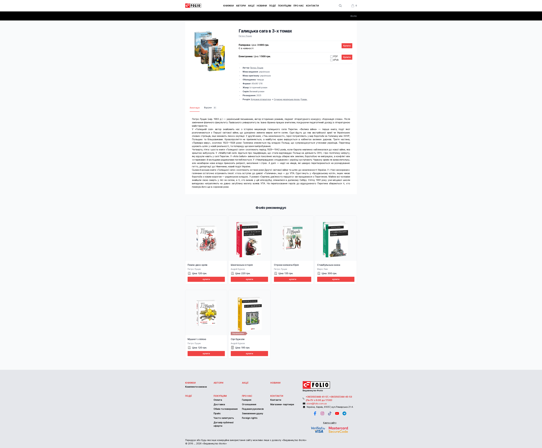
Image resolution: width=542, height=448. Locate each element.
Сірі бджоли (237, 339)
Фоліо (353, 16)
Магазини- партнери (282, 404)
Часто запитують (224, 418)
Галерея (246, 399)
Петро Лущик (245, 36)
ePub (336, 59)
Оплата (218, 399)
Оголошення (249, 404)
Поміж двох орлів (197, 264)
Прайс (217, 413)
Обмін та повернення (226, 408)
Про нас (298, 5)
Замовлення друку (252, 413)
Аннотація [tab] (195, 107)
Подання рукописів (253, 408)
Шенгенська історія (242, 264)
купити (206, 279)
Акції (251, 5)
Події (272, 5)
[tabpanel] (271, 150)
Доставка (219, 404)
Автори (241, 5)
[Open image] (210, 51)
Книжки (228, 5)
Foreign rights (249, 418)
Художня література (261, 99)
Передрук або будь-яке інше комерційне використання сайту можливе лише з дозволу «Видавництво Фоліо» (246, 440)
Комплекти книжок (196, 386)
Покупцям (284, 5)
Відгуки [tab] (209, 107)
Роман (304, 99)
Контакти (312, 5)
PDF (335, 56)
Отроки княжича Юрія (286, 264)
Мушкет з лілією (197, 339)
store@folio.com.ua (317, 403)
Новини (262, 5)
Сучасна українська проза (287, 99)
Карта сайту (329, 422)
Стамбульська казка (328, 264)
